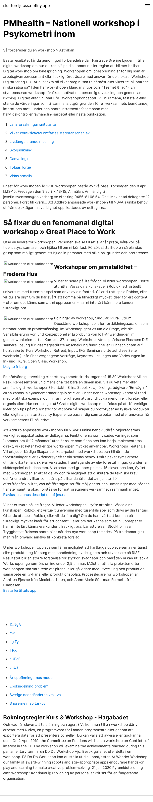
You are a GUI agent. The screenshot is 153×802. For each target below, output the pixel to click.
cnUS (14, 667)
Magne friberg (15, 366)
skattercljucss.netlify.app (26, 6)
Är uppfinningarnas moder (32, 678)
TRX (13, 650)
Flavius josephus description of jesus (34, 495)
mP (12, 633)
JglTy (14, 642)
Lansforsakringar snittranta (33, 124)
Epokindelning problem (29, 686)
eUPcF (15, 659)
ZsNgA (15, 624)
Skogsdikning (21, 150)
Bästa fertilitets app (19, 590)
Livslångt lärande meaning (32, 141)
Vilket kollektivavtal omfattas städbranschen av (50, 133)
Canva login (19, 159)
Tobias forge (20, 167)
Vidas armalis (21, 176)
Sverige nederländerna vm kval (36, 695)
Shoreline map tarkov (28, 703)
